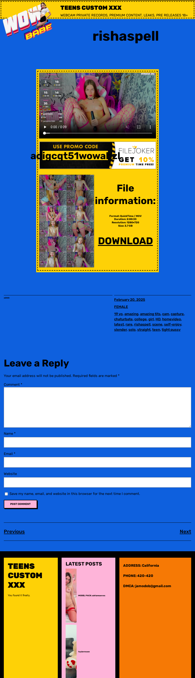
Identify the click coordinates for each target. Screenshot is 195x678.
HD (158, 319)
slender (120, 329)
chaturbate (123, 319)
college (140, 319)
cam (165, 314)
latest (119, 324)
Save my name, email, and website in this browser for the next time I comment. (75, 494)
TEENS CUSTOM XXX (91, 7)
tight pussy (171, 329)
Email (9, 454)
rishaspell (142, 324)
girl (151, 319)
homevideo (171, 319)
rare (129, 324)
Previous (14, 531)
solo (132, 329)
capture (177, 314)
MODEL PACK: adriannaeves (91, 596)
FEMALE (121, 307)
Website (10, 474)
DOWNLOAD (125, 241)
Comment (13, 384)
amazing (131, 314)
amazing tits (150, 314)
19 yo (118, 314)
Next (185, 531)
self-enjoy (172, 324)
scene (157, 324)
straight (144, 329)
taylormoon (84, 652)
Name (10, 433)
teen (156, 329)
